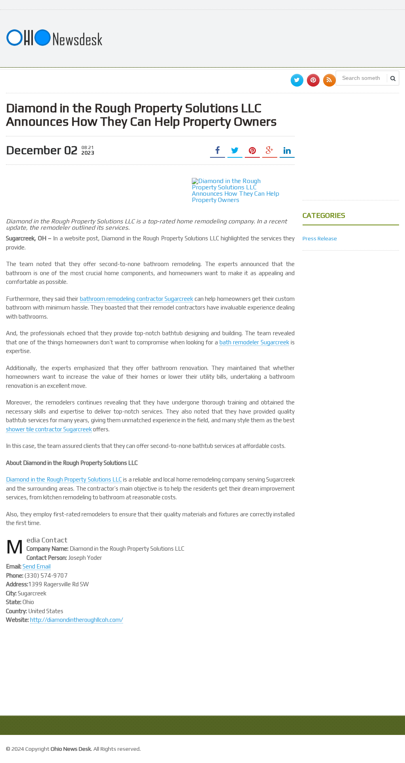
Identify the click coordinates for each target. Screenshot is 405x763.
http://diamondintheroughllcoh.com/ (76, 619)
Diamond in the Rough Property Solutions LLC (64, 479)
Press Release (320, 238)
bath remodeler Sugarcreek (254, 342)
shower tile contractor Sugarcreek (49, 429)
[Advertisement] (255, 37)
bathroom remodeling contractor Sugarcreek (136, 298)
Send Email (37, 566)
